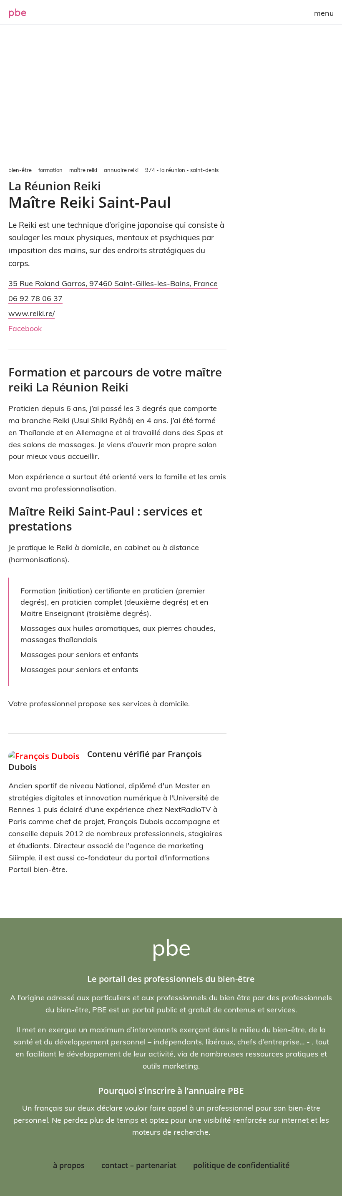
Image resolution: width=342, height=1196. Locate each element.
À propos (69, 1165)
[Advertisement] (171, 100)
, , (113, 283)
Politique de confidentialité (241, 1165)
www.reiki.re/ (31, 313)
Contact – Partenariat (138, 1165)
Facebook (25, 328)
